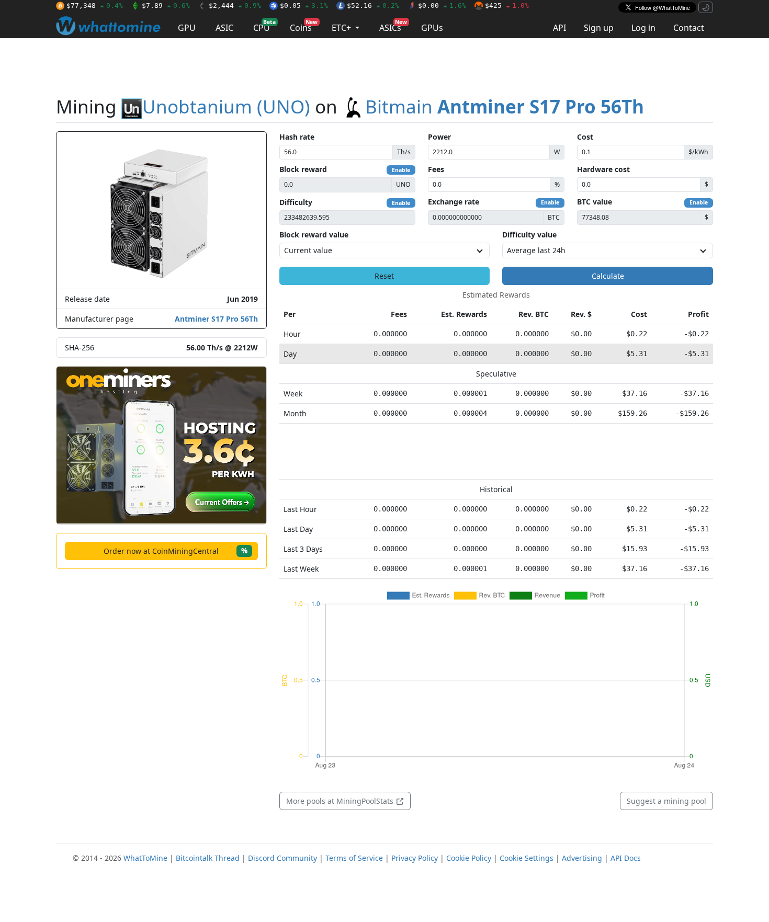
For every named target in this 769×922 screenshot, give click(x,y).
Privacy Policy (414, 858)
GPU (187, 27)
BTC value (594, 202)
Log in (643, 27)
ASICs (393, 25)
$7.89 (166, 5)
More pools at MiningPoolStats (340, 801)
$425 (507, 5)
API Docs (625, 858)
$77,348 (94, 5)
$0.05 (304, 5)
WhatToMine (145, 858)
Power (439, 137)
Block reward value (313, 235)
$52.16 (373, 5)
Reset (384, 276)
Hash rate (296, 137)
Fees (436, 169)
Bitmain (504, 106)
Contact (688, 27)
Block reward (303, 169)
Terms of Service (354, 858)
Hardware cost (603, 169)
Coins (304, 25)
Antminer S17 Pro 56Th (216, 319)
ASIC (224, 27)
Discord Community (282, 858)
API (559, 27)
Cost (585, 137)
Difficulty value (529, 235)
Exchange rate (453, 202)
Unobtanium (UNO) (226, 106)
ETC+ (342, 27)
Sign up (599, 27)
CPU (264, 25)
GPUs (432, 27)
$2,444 (235, 5)
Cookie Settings (526, 858)
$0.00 (442, 5)
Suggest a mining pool (666, 801)
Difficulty (295, 202)
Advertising (582, 858)
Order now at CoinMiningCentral (175, 550)
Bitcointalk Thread (208, 858)
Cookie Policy (468, 858)
